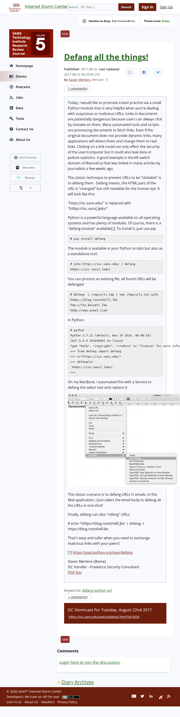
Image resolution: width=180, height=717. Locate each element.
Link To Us (14, 702)
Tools (20, 118)
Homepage (24, 65)
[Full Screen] (130, 72)
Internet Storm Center (46, 6)
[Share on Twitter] (158, 72)
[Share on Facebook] (144, 72)
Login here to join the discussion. (90, 662)
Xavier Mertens (80, 80)
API (45, 697)
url (109, 590)
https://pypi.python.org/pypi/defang (103, 552)
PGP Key (75, 572)
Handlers (47, 702)
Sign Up (166, 7)
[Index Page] (14, 7)
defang (88, 590)
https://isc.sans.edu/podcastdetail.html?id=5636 (104, 617)
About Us (23, 139)
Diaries (21, 76)
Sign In (147, 7)
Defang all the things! (106, 56)
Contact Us (24, 129)
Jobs (19, 97)
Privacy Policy (67, 702)
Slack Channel (27, 157)
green (166, 21)
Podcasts (23, 86)
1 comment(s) (78, 88)
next (65, 34)
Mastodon (29, 167)
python (100, 590)
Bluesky (29, 178)
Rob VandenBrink (123, 21)
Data (19, 107)
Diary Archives (77, 682)
